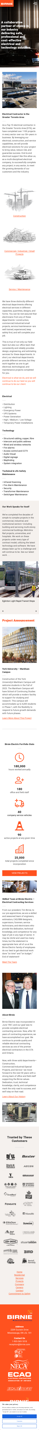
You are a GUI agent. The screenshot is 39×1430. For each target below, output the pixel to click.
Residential (19, 1275)
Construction (19, 216)
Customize (19, 1421)
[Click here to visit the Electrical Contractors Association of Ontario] (19, 1377)
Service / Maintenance (19, 289)
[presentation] (3, 611)
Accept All (19, 1416)
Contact (19, 1290)
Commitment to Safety (19, 1293)
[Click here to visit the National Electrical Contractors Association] (19, 1365)
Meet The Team (9, 962)
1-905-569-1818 (19, 1341)
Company (19, 1284)
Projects (19, 1281)
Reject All (19, 1426)
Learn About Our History (13, 1096)
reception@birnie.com (19, 1344)
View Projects (19, 873)
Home (19, 1272)
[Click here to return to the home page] (7, 3)
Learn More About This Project (16, 718)
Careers (19, 1287)
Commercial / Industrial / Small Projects (19, 253)
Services (19, 1278)
